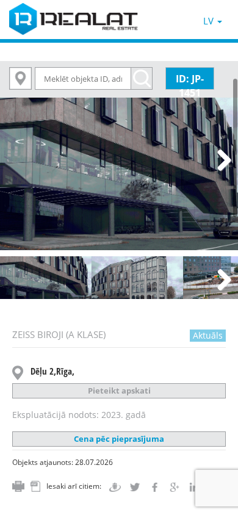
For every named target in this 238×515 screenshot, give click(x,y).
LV (209, 21)
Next (219, 161)
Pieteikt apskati (119, 390)
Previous (18, 161)
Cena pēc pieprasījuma (119, 438)
